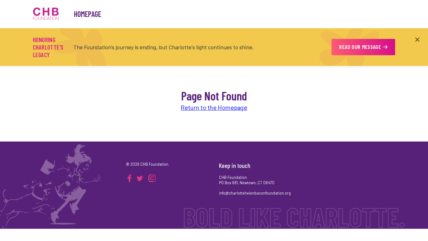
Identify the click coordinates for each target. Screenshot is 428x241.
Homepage (87, 14)
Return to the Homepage (214, 107)
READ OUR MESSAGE (360, 46)
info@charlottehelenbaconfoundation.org (255, 192)
